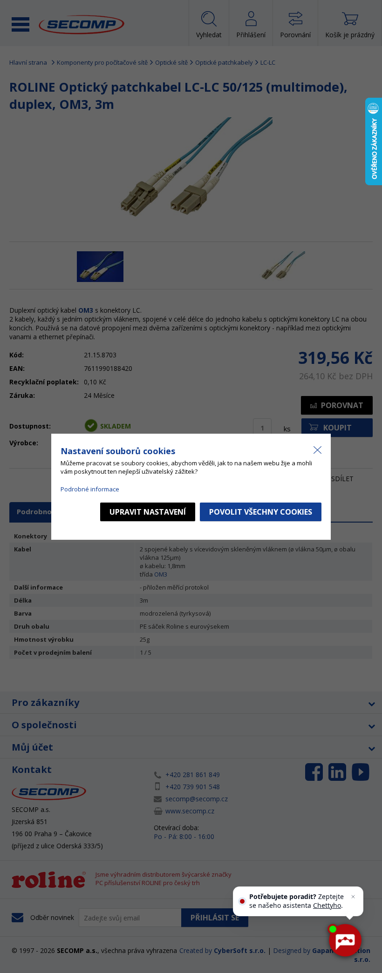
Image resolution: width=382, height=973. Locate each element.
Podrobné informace (90, 489)
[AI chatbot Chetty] (344, 940)
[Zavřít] (353, 897)
